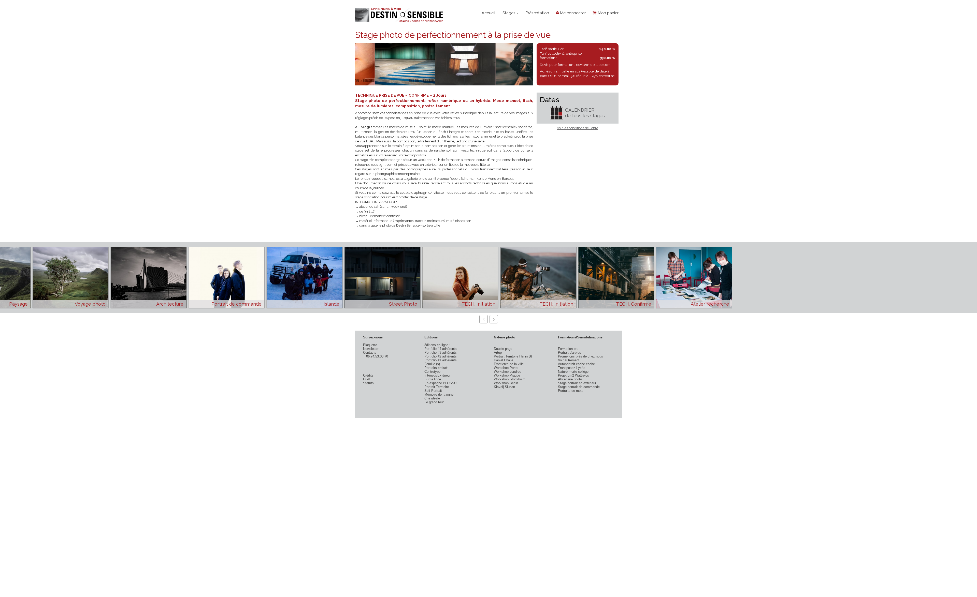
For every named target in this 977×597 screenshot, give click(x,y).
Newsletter (371, 349)
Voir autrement (568, 360)
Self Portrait (433, 391)
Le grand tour (434, 402)
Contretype (432, 372)
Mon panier (608, 12)
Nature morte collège (573, 372)
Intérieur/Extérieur (437, 375)
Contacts (369, 352)
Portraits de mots (570, 391)
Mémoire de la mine (438, 394)
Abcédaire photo (570, 379)
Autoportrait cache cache (576, 364)
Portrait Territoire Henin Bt (513, 356)
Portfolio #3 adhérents (440, 352)
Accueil (488, 12)
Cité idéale (432, 398)
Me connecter (572, 12)
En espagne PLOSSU (440, 383)
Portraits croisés (436, 368)
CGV (366, 379)
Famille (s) (432, 364)
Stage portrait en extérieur (577, 383)
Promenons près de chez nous (580, 356)
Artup (498, 352)
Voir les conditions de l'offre (577, 128)
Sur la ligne (432, 379)
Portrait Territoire (436, 387)
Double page (503, 349)
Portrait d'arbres (569, 352)
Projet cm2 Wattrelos (573, 375)
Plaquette (370, 345)
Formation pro (568, 349)
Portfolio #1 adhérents (440, 360)
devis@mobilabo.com (593, 65)
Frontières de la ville (509, 364)
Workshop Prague (507, 375)
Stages (509, 12)
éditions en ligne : (437, 345)
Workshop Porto (506, 368)
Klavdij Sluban (504, 387)
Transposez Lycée (571, 368)
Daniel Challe (503, 360)
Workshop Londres (507, 372)
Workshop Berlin (506, 383)
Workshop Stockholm (509, 379)
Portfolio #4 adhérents (440, 349)
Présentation (537, 12)
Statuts (368, 383)
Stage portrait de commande (579, 387)
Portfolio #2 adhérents (440, 356)
